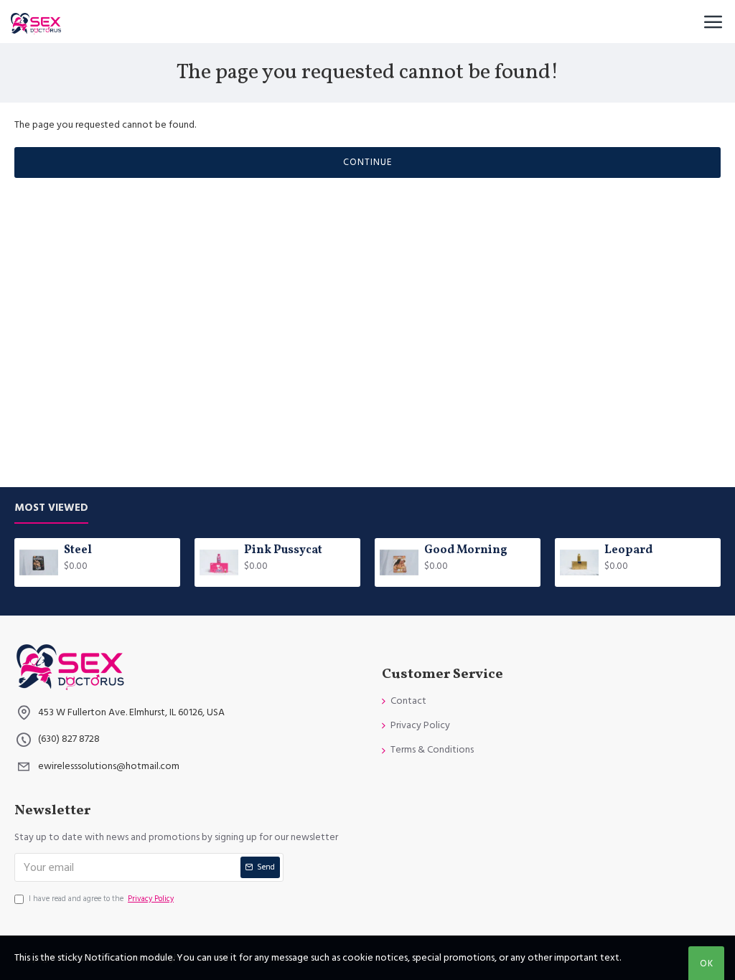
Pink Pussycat (283, 550)
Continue (367, 162)
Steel (78, 550)
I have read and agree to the (101, 898)
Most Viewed (51, 508)
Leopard (628, 550)
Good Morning (465, 550)
